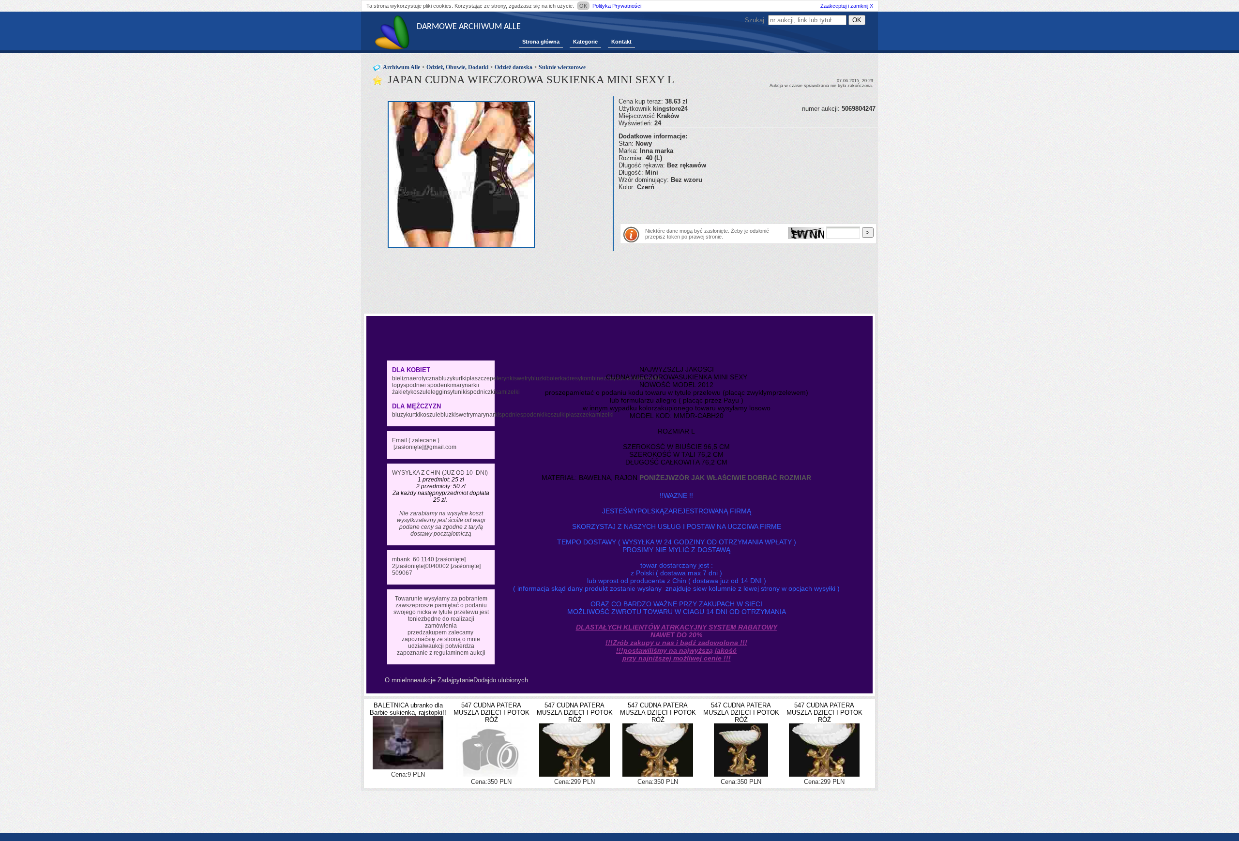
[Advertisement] (732, 205)
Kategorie (585, 42)
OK (583, 6)
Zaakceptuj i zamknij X (846, 6)
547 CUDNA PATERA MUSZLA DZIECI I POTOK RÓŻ (491, 712)
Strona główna (540, 42)
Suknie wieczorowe (562, 67)
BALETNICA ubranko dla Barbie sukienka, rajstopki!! (408, 709)
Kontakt (621, 42)
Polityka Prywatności (616, 6)
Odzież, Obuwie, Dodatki (457, 67)
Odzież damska (513, 67)
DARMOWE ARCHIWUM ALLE (469, 26)
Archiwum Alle (401, 67)
